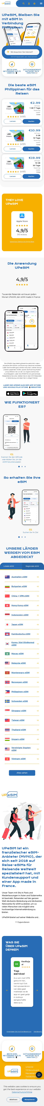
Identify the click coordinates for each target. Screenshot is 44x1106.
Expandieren (23, 922)
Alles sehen (22, 773)
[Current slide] (19, 466)
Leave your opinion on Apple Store (22, 241)
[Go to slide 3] (25, 466)
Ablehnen (13, 1099)
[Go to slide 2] (22, 466)
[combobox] (22, 52)
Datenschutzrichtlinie (22, 1092)
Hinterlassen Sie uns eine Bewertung (19, 1031)
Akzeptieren (30, 1099)
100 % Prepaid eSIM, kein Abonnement (24, 57)
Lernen (13, 121)
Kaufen (31, 121)
